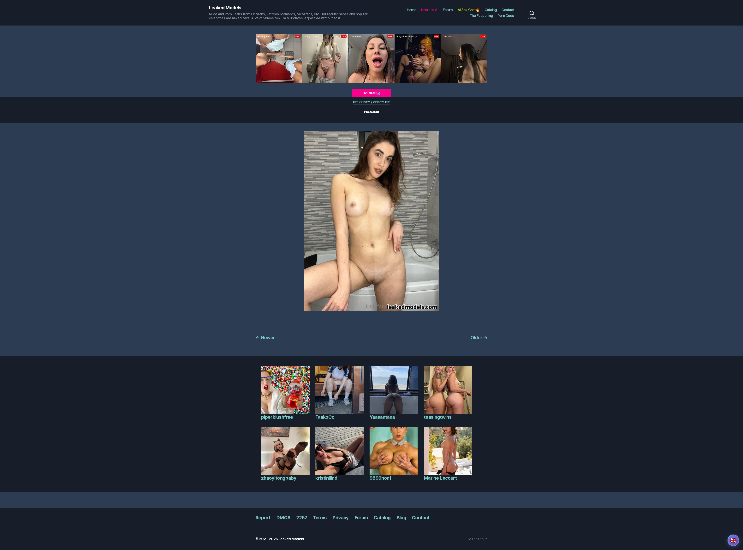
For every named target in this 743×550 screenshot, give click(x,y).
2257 (301, 517)
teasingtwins (438, 417)
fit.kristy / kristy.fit (371, 102)
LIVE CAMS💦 (371, 93)
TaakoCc (324, 417)
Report (262, 517)
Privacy (340, 517)
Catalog (491, 10)
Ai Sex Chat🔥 (469, 10)
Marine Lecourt (440, 478)
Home (411, 10)
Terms (320, 517)
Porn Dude (506, 16)
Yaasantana (382, 417)
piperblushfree (277, 417)
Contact (508, 10)
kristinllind (326, 478)
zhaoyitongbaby (278, 478)
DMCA (283, 517)
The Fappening (481, 16)
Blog (401, 517)
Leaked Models (225, 7)
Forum (448, 10)
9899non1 (380, 478)
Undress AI (429, 10)
